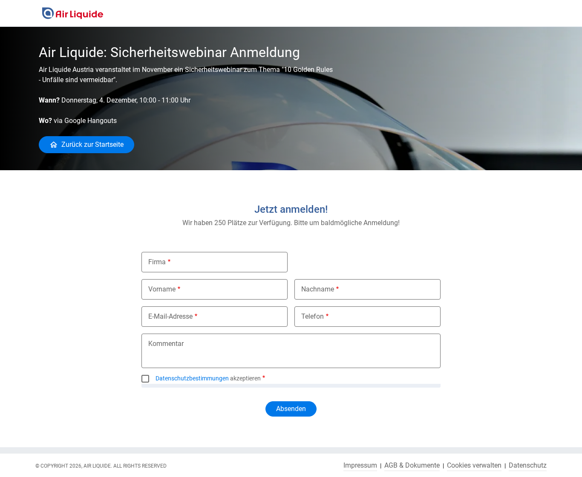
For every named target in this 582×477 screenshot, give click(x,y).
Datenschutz (528, 465)
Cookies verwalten (474, 465)
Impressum (360, 465)
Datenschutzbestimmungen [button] (192, 378)
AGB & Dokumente (412, 465)
